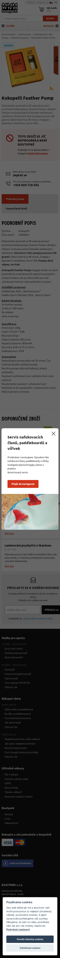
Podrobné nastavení (18, 929)
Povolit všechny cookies (30, 939)
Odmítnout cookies (30, 948)
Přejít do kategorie (23, 484)
